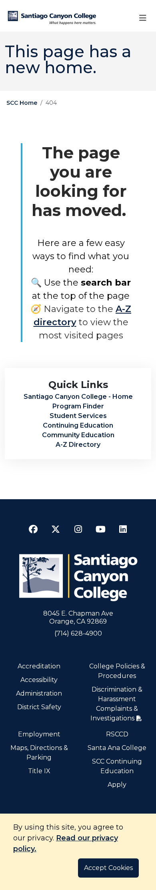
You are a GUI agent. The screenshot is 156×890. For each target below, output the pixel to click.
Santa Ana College (117, 748)
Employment (39, 734)
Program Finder (78, 406)
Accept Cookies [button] (108, 868)
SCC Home (21, 102)
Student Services (78, 416)
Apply (117, 784)
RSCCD (117, 734)
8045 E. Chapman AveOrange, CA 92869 (78, 617)
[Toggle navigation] (142, 18)
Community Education (78, 435)
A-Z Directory (78, 444)
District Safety (39, 707)
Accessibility (39, 680)
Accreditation (39, 666)
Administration (39, 693)
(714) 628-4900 (78, 633)
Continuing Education (78, 425)
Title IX (39, 771)
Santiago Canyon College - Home (78, 396)
